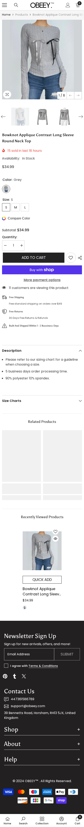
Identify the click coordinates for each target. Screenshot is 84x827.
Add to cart (33, 257)
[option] (42, 59)
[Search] (16, 5)
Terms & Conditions (43, 666)
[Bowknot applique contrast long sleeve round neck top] (42, 550)
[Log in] (68, 5)
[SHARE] (79, 258)
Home (6, 15)
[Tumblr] (14, 676)
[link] (21, 488)
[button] (70, 95)
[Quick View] (55, 539)
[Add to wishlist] (71, 258)
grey (25, 608)
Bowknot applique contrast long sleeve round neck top (42, 591)
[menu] (4, 5)
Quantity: (9, 237)
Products (21, 15)
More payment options (42, 280)
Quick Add (42, 579)
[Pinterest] (5, 676)
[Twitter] (24, 676)
